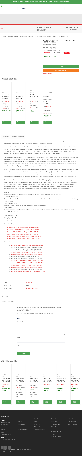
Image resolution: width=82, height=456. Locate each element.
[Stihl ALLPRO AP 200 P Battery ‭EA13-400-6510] (34, 366)
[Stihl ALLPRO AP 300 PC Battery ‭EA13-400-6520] (6, 366)
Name (19, 337)
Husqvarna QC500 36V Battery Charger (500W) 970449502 (23, 234)
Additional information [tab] (18, 136)
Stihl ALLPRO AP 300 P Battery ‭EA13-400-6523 (20, 380)
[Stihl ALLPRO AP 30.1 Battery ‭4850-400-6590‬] (61, 366)
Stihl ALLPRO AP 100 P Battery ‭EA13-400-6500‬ (47, 380)
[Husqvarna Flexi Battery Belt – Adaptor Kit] (20, 84)
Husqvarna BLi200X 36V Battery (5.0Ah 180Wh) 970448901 (26, 260)
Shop (8, 36)
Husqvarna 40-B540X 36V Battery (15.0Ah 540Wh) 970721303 (27, 271)
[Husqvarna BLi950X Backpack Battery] (21, 54)
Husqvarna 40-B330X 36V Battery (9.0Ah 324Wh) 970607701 (27, 267)
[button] (61, 70)
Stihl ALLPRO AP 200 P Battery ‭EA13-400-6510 (34, 380)
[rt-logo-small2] (8, 5)
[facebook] (2, 447)
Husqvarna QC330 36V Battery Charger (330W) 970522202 (47, 100)
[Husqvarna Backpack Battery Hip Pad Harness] (34, 84)
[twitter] (5, 447)
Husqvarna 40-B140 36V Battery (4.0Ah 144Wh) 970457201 (26, 252)
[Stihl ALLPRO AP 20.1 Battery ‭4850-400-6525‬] (75, 366)
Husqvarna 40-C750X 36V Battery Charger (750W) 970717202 (24, 238)
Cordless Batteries (32, 36)
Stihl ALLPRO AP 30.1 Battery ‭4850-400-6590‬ (61, 380)
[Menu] (2, 16)
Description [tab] (5, 136)
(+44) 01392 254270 (6, 434)
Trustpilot (2, 28)
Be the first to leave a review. (49, 44)
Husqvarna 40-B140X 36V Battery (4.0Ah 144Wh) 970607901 (27, 254)
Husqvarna (29, 282)
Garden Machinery (14, 36)
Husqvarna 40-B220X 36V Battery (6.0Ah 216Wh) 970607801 (27, 263)
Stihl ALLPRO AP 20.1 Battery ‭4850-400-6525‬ (75, 380)
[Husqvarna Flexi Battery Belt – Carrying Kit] (6, 84)
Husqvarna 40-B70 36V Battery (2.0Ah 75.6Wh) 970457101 (26, 245)
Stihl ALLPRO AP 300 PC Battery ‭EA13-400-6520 (6, 380)
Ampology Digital (9, 451)
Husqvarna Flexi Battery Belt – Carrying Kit (6, 96)
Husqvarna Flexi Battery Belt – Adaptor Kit (20, 96)
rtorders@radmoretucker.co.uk (8, 439)
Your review (20, 321)
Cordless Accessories (23, 36)
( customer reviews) (50, 93)
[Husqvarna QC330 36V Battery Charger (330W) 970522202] (47, 84)
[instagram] (9, 447)
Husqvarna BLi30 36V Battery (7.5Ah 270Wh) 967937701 (26, 265)
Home (4, 36)
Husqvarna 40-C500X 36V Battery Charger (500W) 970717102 (24, 236)
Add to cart (61, 66)
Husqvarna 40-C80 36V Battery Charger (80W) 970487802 (23, 227)
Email (19, 345)
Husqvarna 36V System (32, 288)
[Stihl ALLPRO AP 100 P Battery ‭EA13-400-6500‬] (47, 366)
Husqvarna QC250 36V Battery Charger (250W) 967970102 (23, 229)
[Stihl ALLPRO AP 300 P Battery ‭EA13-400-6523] (20, 366)
